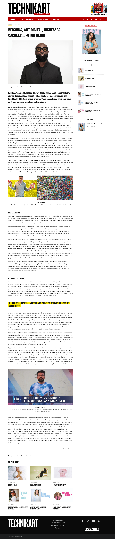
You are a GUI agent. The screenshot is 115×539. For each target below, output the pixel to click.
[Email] (30, 87)
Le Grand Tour (55, 19)
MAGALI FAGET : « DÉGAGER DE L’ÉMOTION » (62, 508)
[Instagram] (84, 19)
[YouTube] (88, 19)
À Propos (57, 528)
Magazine (12, 19)
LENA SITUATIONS (35, 485)
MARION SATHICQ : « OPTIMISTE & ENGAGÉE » (18, 508)
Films (21, 19)
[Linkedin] (96, 19)
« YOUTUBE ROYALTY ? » (60, 485)
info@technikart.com (59, 525)
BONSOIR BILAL (12, 485)
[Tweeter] (21, 87)
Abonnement (29, 19)
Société (10, 24)
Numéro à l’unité (43, 19)
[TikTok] (92, 19)
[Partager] (17, 87)
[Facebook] (80, 19)
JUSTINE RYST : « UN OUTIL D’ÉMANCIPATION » (38, 508)
